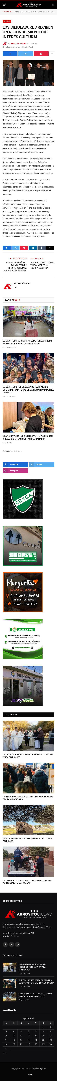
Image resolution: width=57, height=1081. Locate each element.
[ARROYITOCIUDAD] (28, 4)
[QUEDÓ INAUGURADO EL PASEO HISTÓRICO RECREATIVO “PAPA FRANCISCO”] (28, 736)
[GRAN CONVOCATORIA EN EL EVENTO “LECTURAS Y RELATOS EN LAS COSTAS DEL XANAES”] (28, 417)
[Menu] (4, 5)
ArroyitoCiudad (18, 43)
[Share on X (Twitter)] (25, 53)
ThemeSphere (40, 1069)
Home (30, 1074)
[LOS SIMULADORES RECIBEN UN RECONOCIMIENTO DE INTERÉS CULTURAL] (28, 73)
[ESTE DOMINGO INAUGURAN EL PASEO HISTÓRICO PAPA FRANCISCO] (28, 820)
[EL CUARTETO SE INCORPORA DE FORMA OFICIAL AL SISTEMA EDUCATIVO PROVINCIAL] (28, 321)
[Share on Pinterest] (41, 53)
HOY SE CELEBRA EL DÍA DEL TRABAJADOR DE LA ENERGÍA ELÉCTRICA (42, 265)
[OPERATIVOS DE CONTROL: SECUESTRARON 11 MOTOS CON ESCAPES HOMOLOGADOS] (28, 862)
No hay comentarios (12, 47)
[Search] (53, 5)
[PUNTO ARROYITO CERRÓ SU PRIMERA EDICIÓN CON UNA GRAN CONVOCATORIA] (28, 778)
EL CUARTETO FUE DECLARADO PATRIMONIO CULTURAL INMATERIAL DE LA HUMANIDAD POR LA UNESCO (28, 390)
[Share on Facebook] (10, 53)
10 (6, 1036)
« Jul (4, 1053)
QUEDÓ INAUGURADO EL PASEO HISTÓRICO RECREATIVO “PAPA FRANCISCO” (32, 967)
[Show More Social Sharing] (51, 53)
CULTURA (7, 21)
